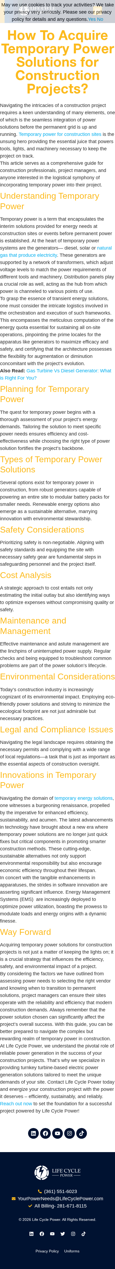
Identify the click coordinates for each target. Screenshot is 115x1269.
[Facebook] (45, 1133)
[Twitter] (62, 1234)
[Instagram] (69, 1133)
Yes (92, 19)
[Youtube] (57, 1133)
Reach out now (16, 1103)
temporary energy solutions (84, 798)
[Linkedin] (33, 1133)
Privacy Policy (47, 1251)
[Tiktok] (81, 1133)
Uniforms (71, 1251)
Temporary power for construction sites (60, 134)
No (100, 19)
